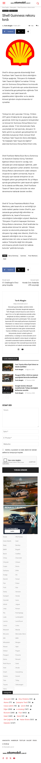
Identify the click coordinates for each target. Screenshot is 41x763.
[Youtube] (22, 349)
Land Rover (19, 621)
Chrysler (6, 562)
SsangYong (19, 672)
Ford (4, 587)
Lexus (5, 625)
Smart (5, 672)
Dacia (17, 566)
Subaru (5, 676)
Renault (17, 659)
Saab (17, 663)
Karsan (17, 608)
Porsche (18, 655)
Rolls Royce (7, 663)
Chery (5, 558)
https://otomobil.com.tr (20, 304)
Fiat (4, 583)
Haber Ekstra (13, 11)
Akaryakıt (13, 7)
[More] (28, 31)
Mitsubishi (6, 642)
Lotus (17, 625)
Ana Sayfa (5, 7)
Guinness (23, 256)
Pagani (17, 651)
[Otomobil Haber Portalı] (20, 752)
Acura (5, 537)
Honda (17, 596)
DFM (17, 570)
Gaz (16, 587)
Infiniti (5, 604)
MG (4, 638)
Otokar (5, 651)
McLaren (6, 634)
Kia (4, 613)
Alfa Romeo (19, 537)
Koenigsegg (19, 613)
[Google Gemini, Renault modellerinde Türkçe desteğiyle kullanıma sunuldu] (7, 388)
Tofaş (17, 680)
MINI (16, 638)
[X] (10, 758)
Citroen (17, 562)
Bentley (17, 545)
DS (16, 575)
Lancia (5, 621)
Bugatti (17, 549)
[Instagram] (18, 349)
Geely (5, 592)
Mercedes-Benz (20, 634)
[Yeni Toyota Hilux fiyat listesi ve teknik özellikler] (7, 367)
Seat (4, 668)
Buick (5, 554)
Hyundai (6, 600)
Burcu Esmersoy (13, 256)
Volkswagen (19, 684)
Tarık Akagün (8, 25)
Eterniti (5, 579)
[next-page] (7, 397)
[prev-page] (3, 397)
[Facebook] (3, 758)
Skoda (17, 668)
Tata (4, 680)
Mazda (17, 630)
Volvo (5, 689)
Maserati (6, 630)
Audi (16, 541)
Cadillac (18, 554)
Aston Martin (7, 541)
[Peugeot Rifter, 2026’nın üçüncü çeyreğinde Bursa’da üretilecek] (7, 378)
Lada (4, 617)
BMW (5, 549)
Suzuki (17, 676)
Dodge (5, 575)
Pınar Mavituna (32, 256)
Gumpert (6, 596)
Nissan (5, 646)
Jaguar (17, 604)
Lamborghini (19, 617)
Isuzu (17, 600)
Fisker (17, 583)
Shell (4, 259)
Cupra (5, 566)
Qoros (5, 659)
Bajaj (4, 545)
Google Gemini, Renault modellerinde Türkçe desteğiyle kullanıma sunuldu (26, 388)
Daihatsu (6, 570)
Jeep (4, 608)
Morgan (17, 642)
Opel (16, 646)
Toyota (5, 684)
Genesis (18, 592)
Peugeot (6, 655)
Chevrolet (18, 558)
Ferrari (17, 579)
